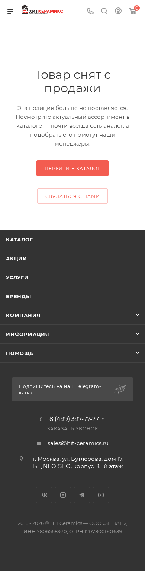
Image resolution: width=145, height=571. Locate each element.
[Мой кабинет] (118, 11)
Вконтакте (44, 495)
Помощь (20, 353)
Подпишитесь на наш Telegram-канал (60, 389)
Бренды (18, 296)
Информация (27, 334)
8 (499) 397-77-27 (74, 419)
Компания (23, 315)
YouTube (101, 495)
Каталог (19, 239)
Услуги (17, 277)
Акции (16, 258)
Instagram (63, 495)
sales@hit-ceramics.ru (78, 443)
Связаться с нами (72, 196)
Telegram (82, 495)
